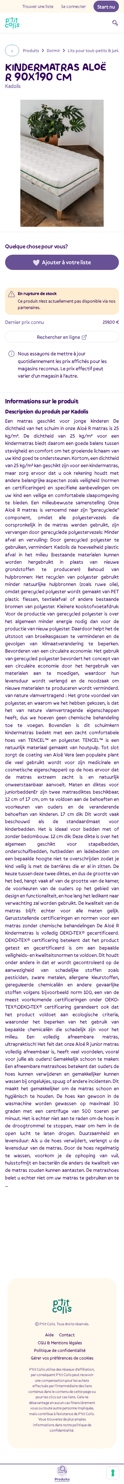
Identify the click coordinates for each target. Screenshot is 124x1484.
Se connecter (73, 6)
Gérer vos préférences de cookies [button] (62, 1358)
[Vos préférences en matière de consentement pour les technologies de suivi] (113, 1473)
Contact (67, 1335)
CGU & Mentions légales (60, 1343)
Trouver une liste (37, 6)
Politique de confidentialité (60, 1350)
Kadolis (13, 86)
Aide (49, 1335)
